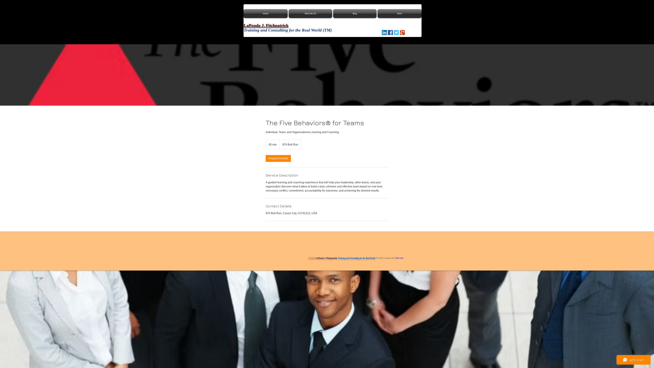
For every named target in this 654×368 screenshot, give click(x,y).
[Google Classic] (402, 32)
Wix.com (399, 258)
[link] (278, 158)
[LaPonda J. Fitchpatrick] (390, 32)
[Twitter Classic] (396, 32)
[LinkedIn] (384, 32)
